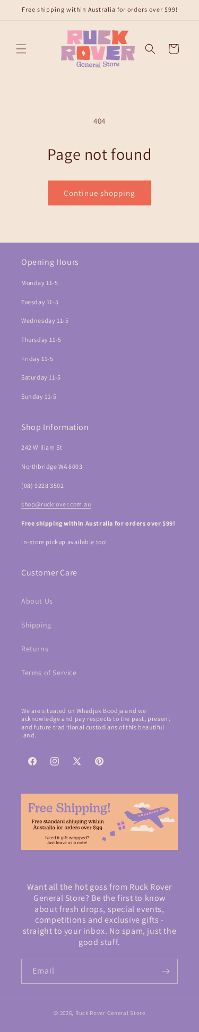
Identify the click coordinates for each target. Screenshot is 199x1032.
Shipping (36, 625)
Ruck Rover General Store (110, 1013)
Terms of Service (49, 672)
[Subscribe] (165, 971)
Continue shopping (99, 193)
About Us (37, 601)
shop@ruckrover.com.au (56, 504)
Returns (34, 648)
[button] (21, 49)
